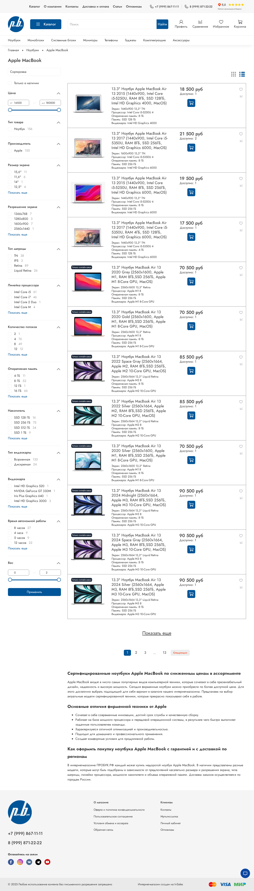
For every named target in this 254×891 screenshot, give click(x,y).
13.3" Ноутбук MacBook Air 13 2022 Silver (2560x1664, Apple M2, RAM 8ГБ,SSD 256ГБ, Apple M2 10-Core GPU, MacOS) (139, 408)
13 (164, 652)
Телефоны (111, 40)
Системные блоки (63, 40)
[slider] (10, 110)
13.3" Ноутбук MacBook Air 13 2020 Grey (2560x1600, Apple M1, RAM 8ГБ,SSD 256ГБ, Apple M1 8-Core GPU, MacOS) (138, 274)
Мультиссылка (169, 816)
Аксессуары (181, 40)
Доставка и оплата (95, 6)
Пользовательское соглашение (113, 816)
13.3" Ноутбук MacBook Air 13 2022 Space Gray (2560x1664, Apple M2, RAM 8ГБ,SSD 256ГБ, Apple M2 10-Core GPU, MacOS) (139, 364)
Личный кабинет (171, 823)
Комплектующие (154, 40)
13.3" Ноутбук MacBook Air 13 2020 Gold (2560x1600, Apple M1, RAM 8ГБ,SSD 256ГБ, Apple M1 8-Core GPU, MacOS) (138, 319)
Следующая (180, 653)
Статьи (117, 6)
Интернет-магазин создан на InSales (160, 884)
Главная (13, 50)
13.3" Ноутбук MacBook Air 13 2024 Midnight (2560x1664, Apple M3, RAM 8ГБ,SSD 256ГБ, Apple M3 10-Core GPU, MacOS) (139, 497)
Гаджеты (130, 40)
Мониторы (90, 40)
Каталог (34, 6)
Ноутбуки (14, 40)
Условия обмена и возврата (111, 823)
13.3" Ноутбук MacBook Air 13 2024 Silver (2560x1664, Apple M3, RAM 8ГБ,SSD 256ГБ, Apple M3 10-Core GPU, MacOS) (139, 587)
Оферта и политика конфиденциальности (119, 810)
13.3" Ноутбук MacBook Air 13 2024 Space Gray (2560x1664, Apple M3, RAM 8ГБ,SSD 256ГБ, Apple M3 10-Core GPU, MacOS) (139, 542)
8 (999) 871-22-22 (201, 7)
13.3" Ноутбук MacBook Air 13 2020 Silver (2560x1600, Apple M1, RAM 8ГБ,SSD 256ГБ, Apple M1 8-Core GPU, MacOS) (138, 453)
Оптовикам (134, 6)
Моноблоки (36, 40)
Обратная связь (103, 830)
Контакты (71, 6)
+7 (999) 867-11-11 (167, 7)
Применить (34, 592)
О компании (53, 6)
